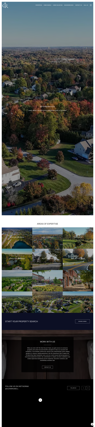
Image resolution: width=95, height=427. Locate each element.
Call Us (86, 5)
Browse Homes (82, 321)
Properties (39, 5)
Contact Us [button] (47, 367)
